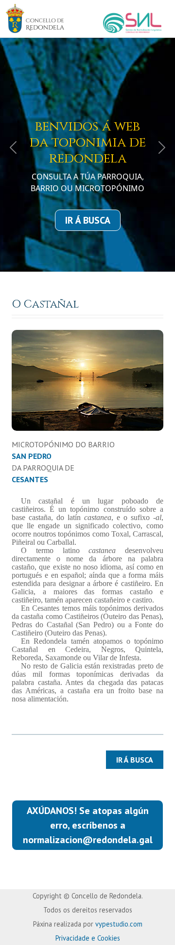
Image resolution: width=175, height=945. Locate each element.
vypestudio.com (118, 924)
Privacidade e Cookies (87, 938)
